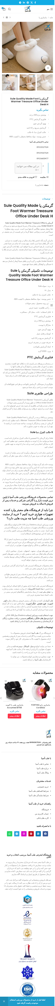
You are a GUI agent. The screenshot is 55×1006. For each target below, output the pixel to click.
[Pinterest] (31, 834)
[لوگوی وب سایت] (27, 9)
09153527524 (42, 147)
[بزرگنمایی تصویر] (48, 68)
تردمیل (33, 646)
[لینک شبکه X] (32, 3)
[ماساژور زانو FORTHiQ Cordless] (40, 690)
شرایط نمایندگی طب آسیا (39, 795)
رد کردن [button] (4, 1001)
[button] (50, 47)
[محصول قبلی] (10, 17)
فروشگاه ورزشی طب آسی (23, 497)
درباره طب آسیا (43, 768)
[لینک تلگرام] (20, 3)
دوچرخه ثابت (17, 646)
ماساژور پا (43, 17)
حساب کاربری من (42, 814)
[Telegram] (16, 834)
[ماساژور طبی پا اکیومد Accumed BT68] (14, 690)
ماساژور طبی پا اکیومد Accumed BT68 (14, 706)
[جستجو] (9, 9)
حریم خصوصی (43, 787)
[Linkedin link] (24, 3)
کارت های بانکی (43, 818)
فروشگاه (45, 809)
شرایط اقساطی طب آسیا (39, 791)
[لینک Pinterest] (28, 3)
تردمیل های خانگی (42, 618)
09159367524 (42, 153)
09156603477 (42, 158)
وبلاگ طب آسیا (43, 772)
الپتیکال (26, 646)
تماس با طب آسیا (42, 764)
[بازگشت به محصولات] (6, 17)
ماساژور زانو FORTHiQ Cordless (40, 706)
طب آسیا (49, 600)
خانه (51, 17)
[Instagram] (24, 834)
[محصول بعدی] (3, 17)
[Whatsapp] (9, 834)
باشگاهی (29, 618)
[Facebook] (45, 834)
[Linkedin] (38, 834)
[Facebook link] (35, 3)
